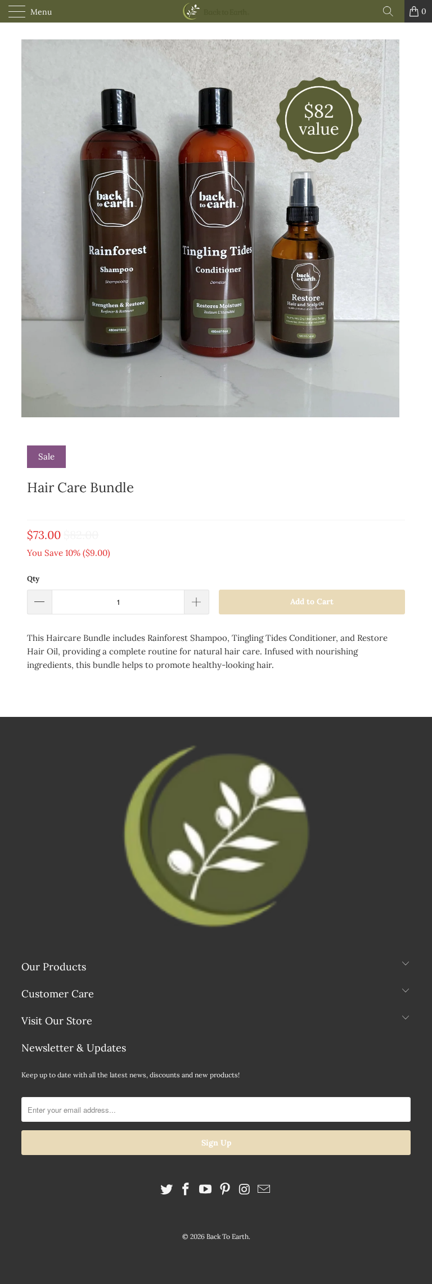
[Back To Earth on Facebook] (186, 1190)
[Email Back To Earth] (264, 1190)
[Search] (392, 11)
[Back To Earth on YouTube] (205, 1190)
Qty (33, 578)
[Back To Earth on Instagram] (244, 1190)
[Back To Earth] (216, 11)
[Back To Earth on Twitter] (166, 1190)
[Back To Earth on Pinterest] (225, 1190)
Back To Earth (227, 1236)
